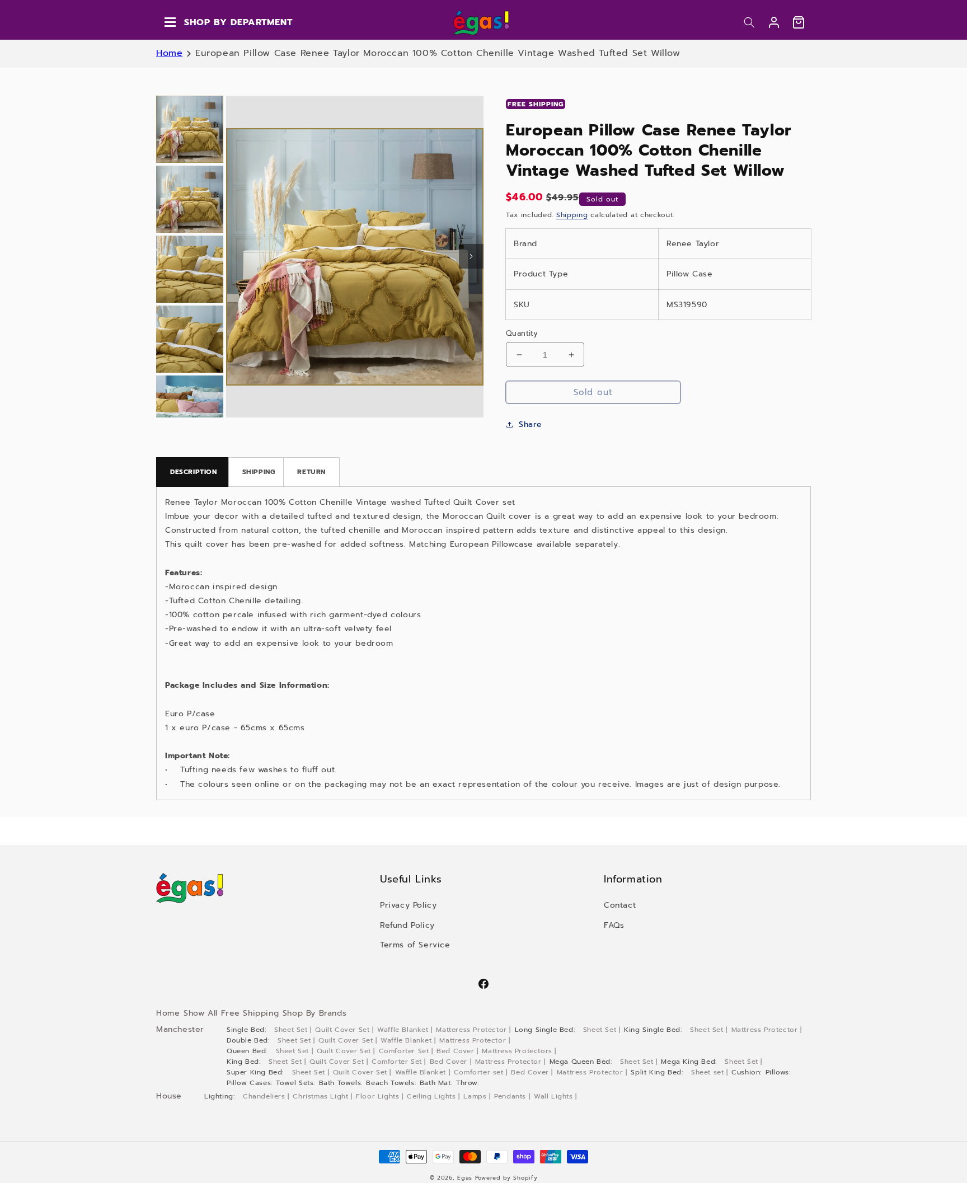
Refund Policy (407, 925)
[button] (749, 22)
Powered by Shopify (506, 1177)
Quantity (522, 333)
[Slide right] (471, 256)
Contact (620, 905)
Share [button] (530, 424)
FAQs (614, 925)
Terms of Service (415, 945)
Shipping (572, 215)
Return (311, 472)
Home (169, 53)
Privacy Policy (408, 905)
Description (193, 472)
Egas (464, 1177)
